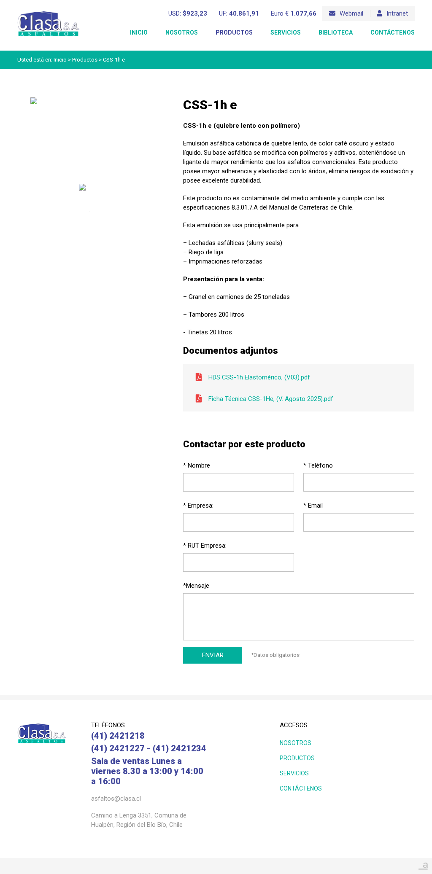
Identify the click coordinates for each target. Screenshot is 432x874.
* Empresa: (198, 505)
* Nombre (196, 465)
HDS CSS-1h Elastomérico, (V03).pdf (259, 377)
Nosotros (181, 32)
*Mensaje (196, 585)
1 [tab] (90, 212)
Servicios (285, 32)
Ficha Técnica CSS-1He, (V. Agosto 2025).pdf (270, 399)
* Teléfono (318, 465)
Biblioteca (336, 32)
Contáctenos (392, 32)
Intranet (397, 13)
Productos (234, 32)
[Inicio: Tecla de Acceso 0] (48, 13)
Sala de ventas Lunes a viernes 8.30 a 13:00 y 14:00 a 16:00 (147, 771)
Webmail (351, 13)
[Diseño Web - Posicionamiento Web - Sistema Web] (423, 863)
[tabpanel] (90, 191)
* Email (313, 505)
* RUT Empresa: (205, 545)
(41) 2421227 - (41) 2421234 (148, 748)
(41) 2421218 (118, 736)
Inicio (139, 32)
